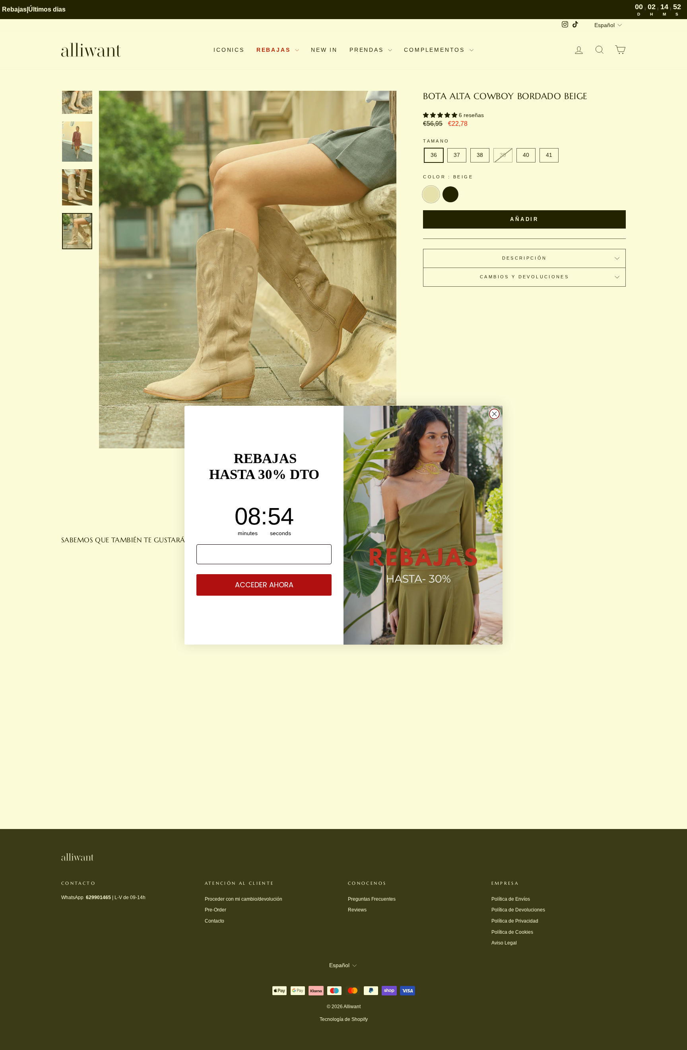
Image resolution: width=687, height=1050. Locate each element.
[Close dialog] (494, 414)
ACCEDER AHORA (264, 585)
